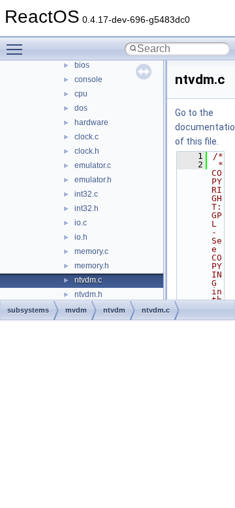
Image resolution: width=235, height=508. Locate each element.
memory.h (91, 265)
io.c (80, 222)
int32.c (86, 194)
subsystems (28, 310)
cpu (80, 93)
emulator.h (93, 179)
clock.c (86, 136)
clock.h (86, 151)
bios (81, 65)
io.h (80, 237)
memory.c (91, 251)
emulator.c (92, 165)
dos (80, 108)
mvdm (76, 310)
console (88, 79)
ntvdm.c (88, 280)
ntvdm (114, 310)
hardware (91, 122)
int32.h (86, 208)
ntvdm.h (88, 294)
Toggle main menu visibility (17, 49)
